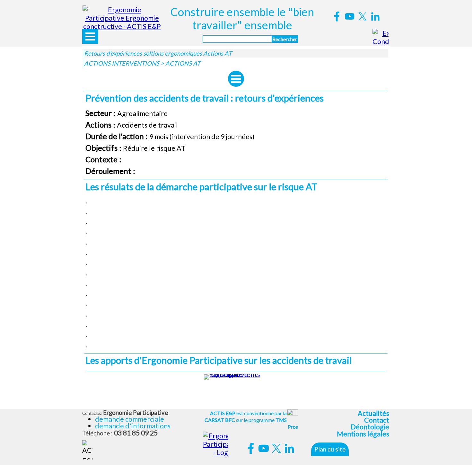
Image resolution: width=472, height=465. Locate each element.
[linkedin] (375, 16)
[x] (362, 16)
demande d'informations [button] (132, 426)
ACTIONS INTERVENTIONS (121, 63)
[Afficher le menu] (90, 36)
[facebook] (336, 16)
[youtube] (349, 16)
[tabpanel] (236, 142)
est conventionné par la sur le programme (251, 420)
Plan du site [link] (329, 449)
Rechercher (284, 39)
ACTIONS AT (182, 63)
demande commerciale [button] (129, 419)
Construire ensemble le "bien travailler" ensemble (243, 18)
